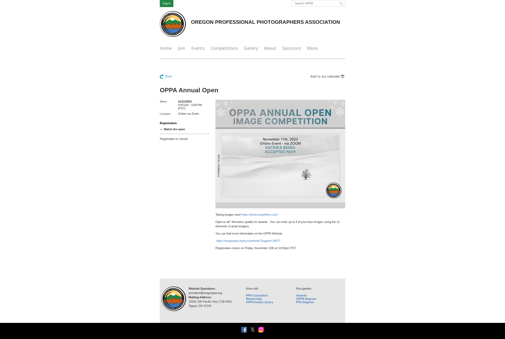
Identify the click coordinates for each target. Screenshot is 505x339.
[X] (252, 330)
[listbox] (327, 76)
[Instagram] (261, 330)
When (163, 101)
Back (168, 76)
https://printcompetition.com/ (260, 214)
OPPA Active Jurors (259, 302)
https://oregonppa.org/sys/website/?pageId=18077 (248, 240)
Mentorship (254, 298)
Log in (166, 3)
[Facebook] (244, 330)
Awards (301, 295)
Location (165, 113)
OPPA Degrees (306, 298)
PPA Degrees (305, 302)
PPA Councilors (257, 295)
